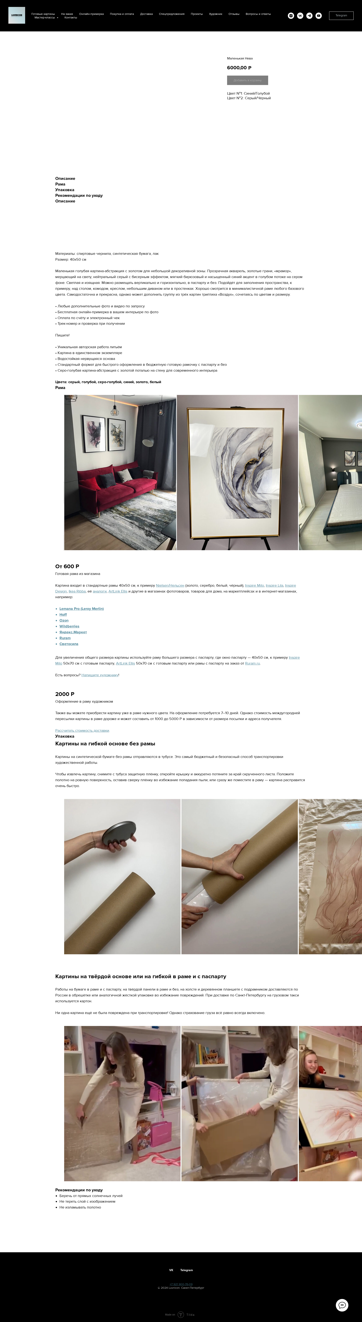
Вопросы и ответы (258, 14)
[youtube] (318, 16)
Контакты (71, 17)
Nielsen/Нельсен (170, 585)
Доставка (146, 14)
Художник (215, 14)
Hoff (63, 614)
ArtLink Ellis (118, 591)
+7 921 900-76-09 (181, 1284)
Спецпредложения (172, 14)
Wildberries (69, 626)
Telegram (186, 1270)
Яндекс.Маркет (73, 632)
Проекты (197, 14)
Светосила (68, 644)
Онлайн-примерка (91, 14)
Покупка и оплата (122, 14)
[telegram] (309, 16)
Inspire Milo (254, 585)
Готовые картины (43, 14)
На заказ (67, 14)
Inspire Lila (274, 585)
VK (171, 1270)
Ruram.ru (252, 663)
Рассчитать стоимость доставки (82, 730)
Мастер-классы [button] (45, 17)
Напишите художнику (99, 675)
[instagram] (291, 16)
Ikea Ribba (77, 591)
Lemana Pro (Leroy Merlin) (81, 608)
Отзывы (234, 14)
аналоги (100, 591)
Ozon (64, 620)
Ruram (65, 638)
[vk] (300, 16)
